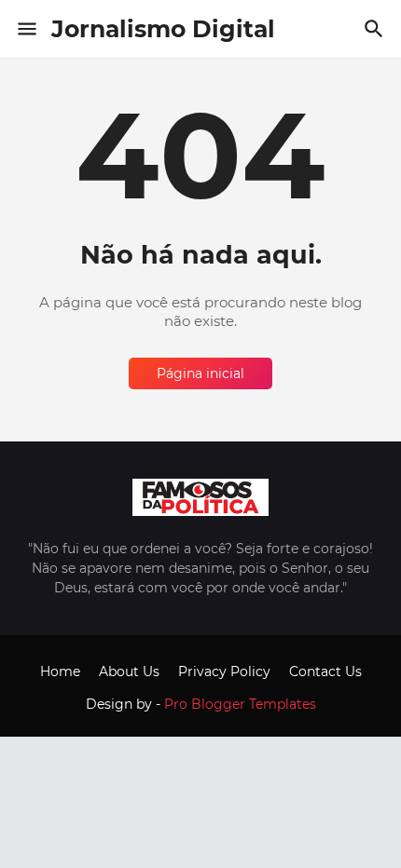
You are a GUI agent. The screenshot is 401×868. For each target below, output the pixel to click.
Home (60, 671)
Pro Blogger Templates (240, 704)
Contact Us (325, 671)
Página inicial (200, 373)
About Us (129, 671)
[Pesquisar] (376, 29)
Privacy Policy (224, 671)
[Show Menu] (25, 29)
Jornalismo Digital (163, 29)
